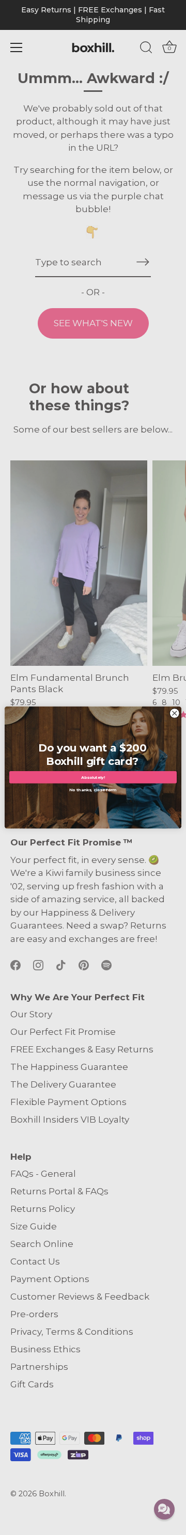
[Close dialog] (174, 713)
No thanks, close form (92, 789)
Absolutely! (93, 777)
